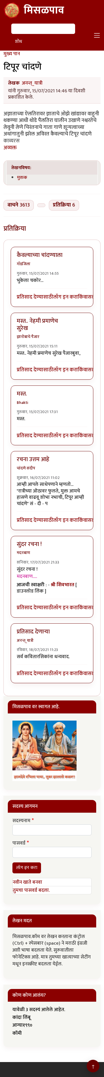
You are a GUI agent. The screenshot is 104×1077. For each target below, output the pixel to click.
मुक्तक (22, 177)
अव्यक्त (10, 147)
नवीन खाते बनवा (27, 882)
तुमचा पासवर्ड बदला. (31, 890)
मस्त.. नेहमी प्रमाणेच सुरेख (37, 324)
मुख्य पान (11, 54)
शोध (18, 41)
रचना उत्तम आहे (33, 459)
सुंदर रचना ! (29, 544)
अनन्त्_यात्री (32, 83)
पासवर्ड (18, 843)
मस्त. (22, 394)
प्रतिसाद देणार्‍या (33, 632)
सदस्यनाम (21, 821)
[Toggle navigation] (97, 35)
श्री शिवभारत (62, 585)
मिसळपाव (44, 10)
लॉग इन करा (65, 297)
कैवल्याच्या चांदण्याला (39, 255)
